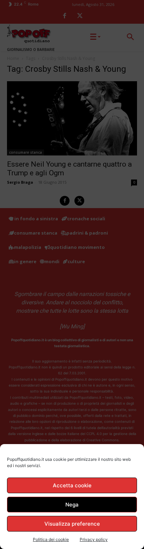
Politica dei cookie (51, 539)
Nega (72, 504)
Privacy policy (94, 539)
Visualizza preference (72, 523)
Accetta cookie (72, 485)
